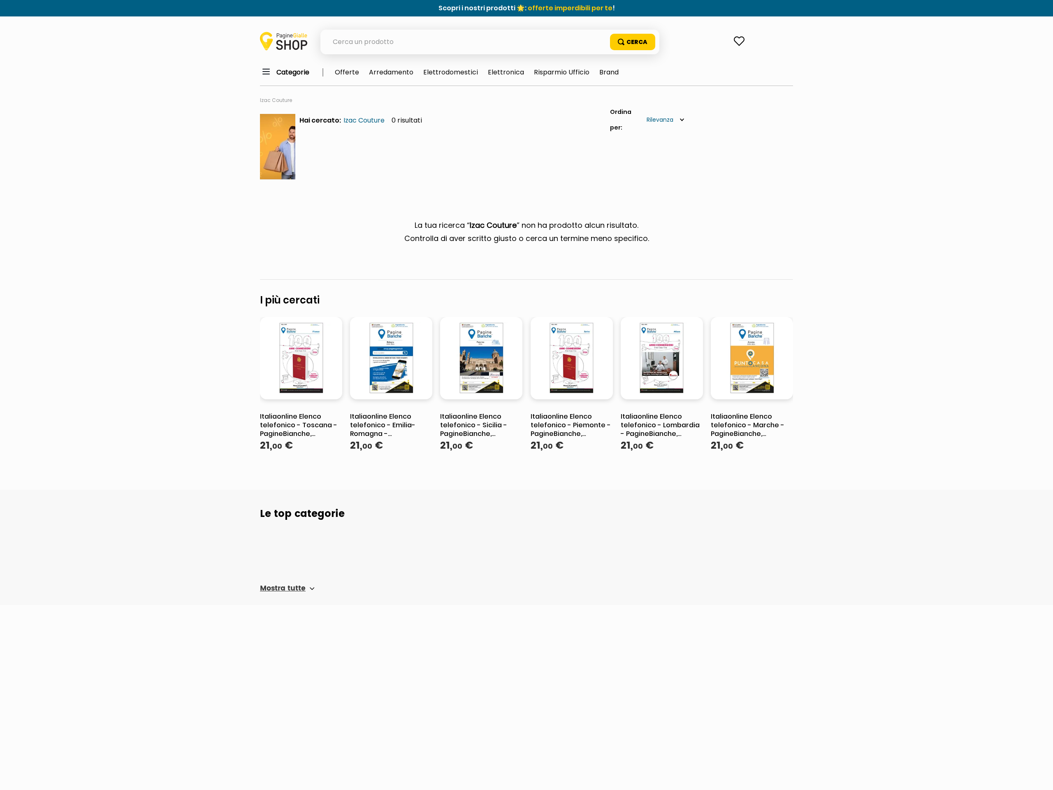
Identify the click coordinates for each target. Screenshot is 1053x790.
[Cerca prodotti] (632, 42)
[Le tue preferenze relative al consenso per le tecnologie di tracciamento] (1038, 775)
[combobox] (489, 42)
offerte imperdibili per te (570, 8)
